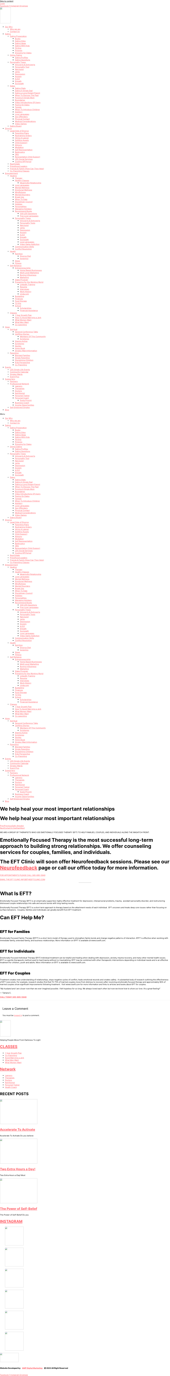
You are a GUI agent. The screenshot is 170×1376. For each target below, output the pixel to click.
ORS (17, 154)
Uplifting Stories (22, 334)
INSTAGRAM (11, 1221)
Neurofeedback (18, 868)
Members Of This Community (33, 336)
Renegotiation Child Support (27, 157)
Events (8, 367)
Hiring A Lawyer (22, 138)
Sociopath (19, 83)
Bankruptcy (20, 152)
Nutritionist (20, 393)
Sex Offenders (21, 116)
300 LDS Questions (28, 213)
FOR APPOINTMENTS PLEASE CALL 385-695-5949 (22, 875)
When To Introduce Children (27, 109)
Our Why (9, 27)
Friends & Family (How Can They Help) (27, 168)
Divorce (8, 128)
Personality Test (22, 67)
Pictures (18, 50)
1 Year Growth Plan (23, 315)
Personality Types (18, 62)
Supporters (10, 379)
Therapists (19, 388)
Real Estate (15, 164)
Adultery (18, 112)
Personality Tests (27, 223)
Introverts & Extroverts (25, 64)
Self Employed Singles (20, 407)
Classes (13, 313)
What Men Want (22, 322)
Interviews (24, 289)
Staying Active (21, 341)
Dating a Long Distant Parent (27, 93)
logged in (18, 1015)
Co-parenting (21, 325)
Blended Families (22, 355)
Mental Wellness (22, 187)
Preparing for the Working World (29, 282)
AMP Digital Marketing (32, 1368)
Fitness (18, 263)
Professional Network (19, 384)
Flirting (18, 48)
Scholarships (25, 308)
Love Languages (22, 114)
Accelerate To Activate (17, 1129)
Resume (23, 287)
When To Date (21, 199)
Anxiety (18, 76)
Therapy (18, 178)
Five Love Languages (29, 216)
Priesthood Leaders (18, 166)
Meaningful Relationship (30, 183)
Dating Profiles (21, 57)
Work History (25, 291)
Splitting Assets (22, 140)
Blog (7, 410)
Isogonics (24, 258)
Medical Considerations (25, 121)
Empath (18, 81)
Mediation (19, 147)
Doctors (18, 391)
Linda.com (24, 294)
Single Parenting (22, 358)
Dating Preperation (18, 36)
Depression (20, 74)
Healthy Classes (22, 180)
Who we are (15, 29)
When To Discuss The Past (27, 95)
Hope (7, 327)
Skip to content (6, 1)
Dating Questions (22, 60)
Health (13, 251)
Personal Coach (22, 398)
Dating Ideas (20, 43)
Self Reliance (16, 265)
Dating (8, 34)
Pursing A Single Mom (24, 98)
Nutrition (19, 254)
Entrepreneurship (22, 268)
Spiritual (13, 329)
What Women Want (23, 320)
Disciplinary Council (23, 202)
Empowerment (11, 173)
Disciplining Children (24, 360)
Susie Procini (26, 400)
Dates (12, 86)
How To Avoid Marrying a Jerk (28, 317)
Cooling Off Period (23, 161)
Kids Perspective (22, 362)
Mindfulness (20, 192)
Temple (18, 107)
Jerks (17, 72)
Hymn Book (20, 348)
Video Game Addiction (29, 244)
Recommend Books (23, 211)
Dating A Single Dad (23, 90)
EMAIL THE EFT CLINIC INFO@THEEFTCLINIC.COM (22, 879)
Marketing (24, 277)
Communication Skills (24, 246)
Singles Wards (16, 374)
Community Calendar (19, 372)
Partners (14, 381)
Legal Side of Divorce (19, 131)
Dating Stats (20, 88)
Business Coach (22, 403)
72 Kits (18, 303)
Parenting (14, 353)
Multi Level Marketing (29, 272)
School (18, 306)
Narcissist (19, 69)
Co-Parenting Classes (19, 171)
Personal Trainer (22, 395)
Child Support (21, 142)
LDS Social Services (24, 159)
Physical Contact (22, 119)
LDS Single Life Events (20, 369)
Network (8, 1069)
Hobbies (18, 204)
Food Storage (21, 301)
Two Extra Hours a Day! (17, 1169)
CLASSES (8, 1046)
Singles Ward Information (26, 351)
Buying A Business (28, 275)
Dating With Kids (22, 46)
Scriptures (24, 339)
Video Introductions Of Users (27, 102)
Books (17, 38)
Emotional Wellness (23, 190)
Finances (19, 298)
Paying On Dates (22, 105)
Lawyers (18, 386)
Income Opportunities (24, 405)
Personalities (21, 206)
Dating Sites (20, 41)
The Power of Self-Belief (18, 1209)
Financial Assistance (29, 310)
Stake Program (21, 280)
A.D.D (17, 79)
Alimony (18, 145)
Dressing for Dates (23, 53)
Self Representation (23, 150)
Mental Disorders (22, 194)
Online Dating (16, 55)
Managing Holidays (23, 209)
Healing (13, 176)
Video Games (21, 124)
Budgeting (19, 296)
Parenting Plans (22, 133)
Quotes (18, 346)
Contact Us (15, 31)
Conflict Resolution (23, 249)
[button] (85, 414)
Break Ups (19, 197)
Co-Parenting (21, 365)
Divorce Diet (25, 256)
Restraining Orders (23, 135)
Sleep (17, 261)
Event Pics (14, 377)
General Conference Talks (26, 332)
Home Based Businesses (31, 270)
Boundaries (20, 100)
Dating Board (15, 126)
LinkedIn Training (27, 284)
